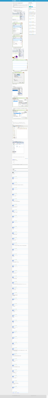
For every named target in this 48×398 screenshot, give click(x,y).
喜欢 (30, 4)
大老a (29, 25)
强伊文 (13, 159)
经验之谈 (27, 158)
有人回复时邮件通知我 (14, 170)
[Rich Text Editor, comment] (20, 166)
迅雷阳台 (14, 0)
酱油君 (29, 9)
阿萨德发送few (30, 22)
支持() (13, 204)
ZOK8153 (29, 28)
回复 (16, 204)
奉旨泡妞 (29, 12)
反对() (15, 204)
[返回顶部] (47, 397)
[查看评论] (47, 395)
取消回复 (16, 159)
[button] (13, 164)
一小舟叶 (29, 19)
